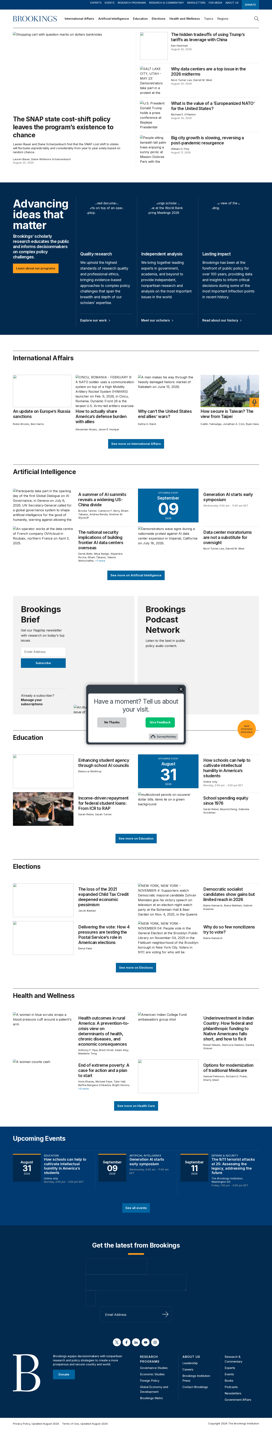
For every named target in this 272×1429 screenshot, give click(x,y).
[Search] (256, 18)
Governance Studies (154, 1368)
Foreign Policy (149, 1380)
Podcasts (231, 1387)
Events (109, 2)
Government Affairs (238, 1400)
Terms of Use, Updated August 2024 (85, 1423)
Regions (222, 18)
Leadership (190, 1363)
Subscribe (43, 663)
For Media (215, 2)
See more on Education (136, 838)
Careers (187, 1369)
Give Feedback (160, 722)
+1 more (100, 560)
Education (140, 18)
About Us (232, 2)
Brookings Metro (151, 1398)
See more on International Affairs (136, 444)
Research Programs (132, 2)
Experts (96, 2)
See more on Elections (136, 967)
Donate (250, 4)
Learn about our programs (35, 268)
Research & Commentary (166, 2)
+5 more (83, 1088)
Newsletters (196, 2)
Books (229, 1380)
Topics (208, 18)
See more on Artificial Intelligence (136, 575)
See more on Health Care (136, 1106)
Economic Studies (152, 1374)
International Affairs (79, 18)
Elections (158, 18)
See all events (136, 1208)
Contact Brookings (195, 1387)
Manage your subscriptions (32, 702)
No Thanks (112, 722)
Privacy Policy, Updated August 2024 (36, 1423)
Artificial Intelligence (113, 18)
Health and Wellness (184, 18)
